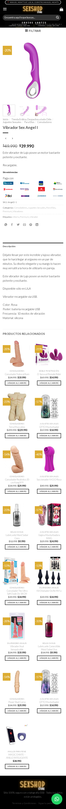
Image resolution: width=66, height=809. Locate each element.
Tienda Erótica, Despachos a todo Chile (31, 119)
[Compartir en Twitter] (18, 224)
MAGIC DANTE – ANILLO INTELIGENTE (17, 756)
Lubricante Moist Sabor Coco (17, 537)
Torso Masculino (17, 426)
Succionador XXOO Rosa (49, 479)
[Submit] (57, 18)
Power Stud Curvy (17, 702)
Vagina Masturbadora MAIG (49, 537)
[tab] (33, 246)
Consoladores (44, 122)
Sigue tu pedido (46, 803)
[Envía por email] (24, 224)
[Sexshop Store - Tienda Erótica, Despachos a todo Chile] (33, 9)
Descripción (9, 246)
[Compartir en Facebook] (12, 224)
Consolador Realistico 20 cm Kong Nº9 (17, 481)
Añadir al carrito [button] (17, 383)
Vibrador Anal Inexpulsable (17, 648)
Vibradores (18, 211)
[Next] (57, 71)
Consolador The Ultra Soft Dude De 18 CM (17, 592)
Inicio (5, 119)
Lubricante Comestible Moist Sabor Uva (49, 648)
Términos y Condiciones (24, 803)
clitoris (16, 216)
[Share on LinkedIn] (37, 224)
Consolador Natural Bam (17, 374)
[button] (56, 799)
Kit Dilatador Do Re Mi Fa (49, 590)
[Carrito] (61, 9)
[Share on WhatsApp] (6, 224)
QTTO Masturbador (49, 426)
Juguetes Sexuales (12, 122)
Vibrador (34, 216)
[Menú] (5, 9)
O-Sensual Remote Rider (49, 374)
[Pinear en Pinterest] (31, 224)
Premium (7, 211)
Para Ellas (29, 122)
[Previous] (8, 71)
